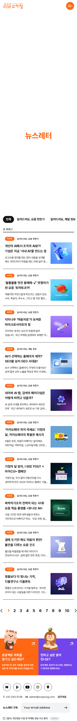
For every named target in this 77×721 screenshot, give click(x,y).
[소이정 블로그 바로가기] (7, 687)
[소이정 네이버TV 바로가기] (17, 687)
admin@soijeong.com (42, 696)
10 (67, 610)
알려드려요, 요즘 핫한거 (31, 219)
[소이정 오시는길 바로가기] (48, 687)
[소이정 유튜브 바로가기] (27, 687)
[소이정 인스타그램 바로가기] (38, 687)
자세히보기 (54, 718)
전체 (8, 219)
